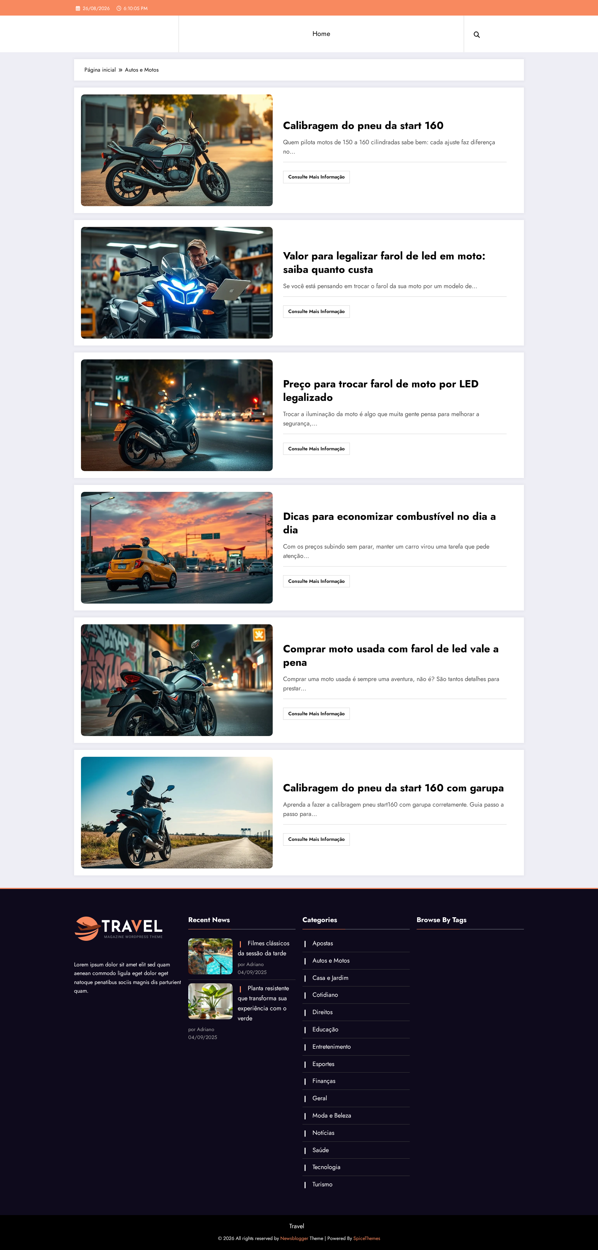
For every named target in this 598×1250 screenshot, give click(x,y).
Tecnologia (326, 1166)
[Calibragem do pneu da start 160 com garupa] (177, 812)
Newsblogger (294, 1238)
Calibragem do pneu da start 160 (363, 126)
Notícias (323, 1132)
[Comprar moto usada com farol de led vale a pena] (177, 679)
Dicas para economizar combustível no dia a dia (389, 523)
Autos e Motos (331, 960)
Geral (319, 1098)
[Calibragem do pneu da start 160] (177, 150)
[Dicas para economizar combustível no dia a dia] (177, 547)
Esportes (323, 1063)
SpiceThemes (366, 1238)
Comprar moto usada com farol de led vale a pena (391, 656)
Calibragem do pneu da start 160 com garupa (393, 788)
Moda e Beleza (331, 1115)
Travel (296, 1226)
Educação (325, 1029)
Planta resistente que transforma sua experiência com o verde (263, 1003)
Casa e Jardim (330, 977)
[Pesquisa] (477, 34)
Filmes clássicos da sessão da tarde (263, 948)
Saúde (320, 1150)
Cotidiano (325, 994)
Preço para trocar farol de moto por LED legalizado (381, 391)
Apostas (322, 943)
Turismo (322, 1184)
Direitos (322, 1012)
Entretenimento (331, 1046)
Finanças (323, 1080)
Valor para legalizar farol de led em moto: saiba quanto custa (384, 263)
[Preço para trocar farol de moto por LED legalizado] (177, 415)
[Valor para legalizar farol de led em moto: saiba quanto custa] (177, 282)
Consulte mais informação (316, 176)
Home (321, 34)
